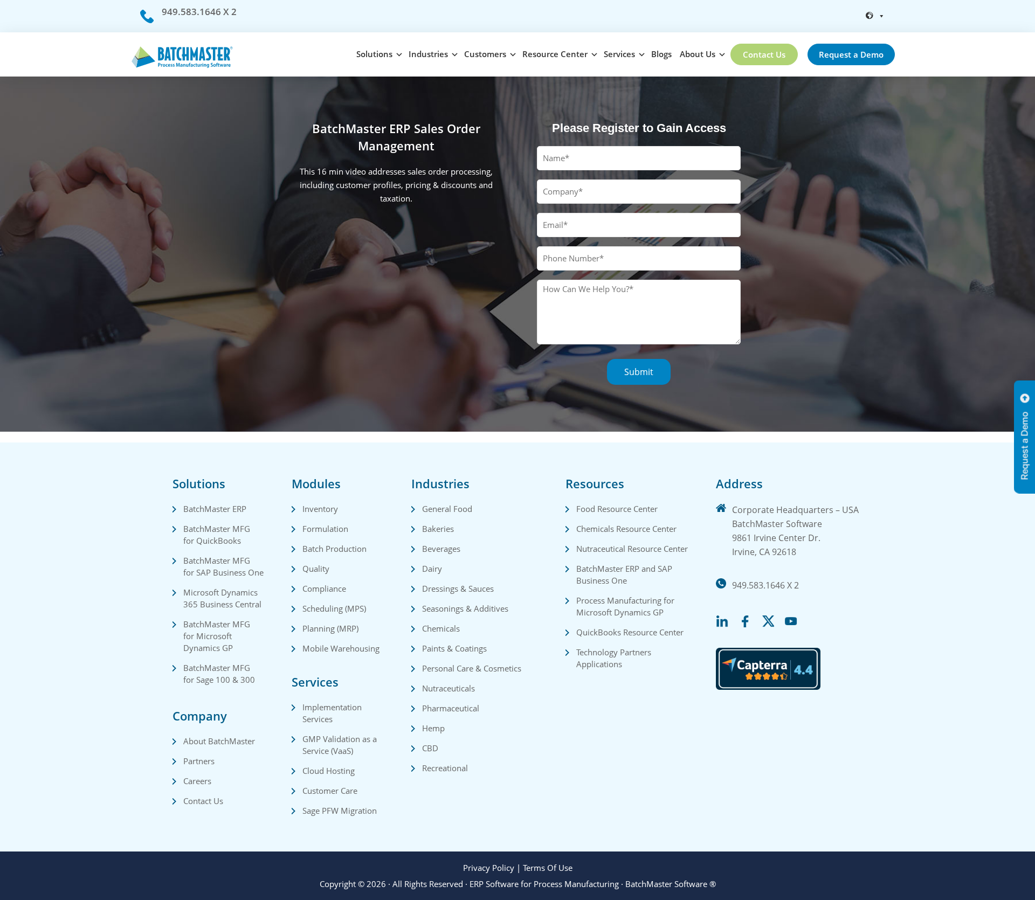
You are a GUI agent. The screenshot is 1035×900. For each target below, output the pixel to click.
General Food (447, 508)
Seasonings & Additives (465, 608)
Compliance (324, 588)
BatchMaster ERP (214, 508)
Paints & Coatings (454, 648)
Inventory (320, 508)
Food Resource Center (617, 508)
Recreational (445, 768)
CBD (430, 748)
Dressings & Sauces (458, 588)
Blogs (661, 54)
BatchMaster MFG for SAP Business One (223, 566)
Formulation (325, 528)
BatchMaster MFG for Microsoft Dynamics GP (217, 636)
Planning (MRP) (330, 628)
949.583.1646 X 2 (199, 11)
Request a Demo (851, 54)
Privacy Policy (488, 867)
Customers (485, 54)
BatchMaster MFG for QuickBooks (217, 534)
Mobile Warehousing (341, 648)
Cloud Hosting (328, 770)
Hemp (433, 728)
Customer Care (329, 790)
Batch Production (334, 548)
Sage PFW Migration (339, 810)
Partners (199, 761)
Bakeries (438, 528)
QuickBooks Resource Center (630, 632)
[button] (875, 16)
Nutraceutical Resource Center (632, 548)
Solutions (374, 54)
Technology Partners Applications (614, 658)
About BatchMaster (219, 741)
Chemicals (441, 628)
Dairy (432, 568)
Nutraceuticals (448, 688)
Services (619, 54)
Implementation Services (333, 713)
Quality (315, 568)
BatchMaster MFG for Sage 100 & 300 (219, 673)
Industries (428, 54)
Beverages (441, 548)
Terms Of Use (547, 867)
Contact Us (764, 54)
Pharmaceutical (450, 708)
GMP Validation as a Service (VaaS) (340, 744)
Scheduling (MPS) (334, 608)
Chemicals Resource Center (626, 528)
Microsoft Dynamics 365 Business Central (222, 598)
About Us (697, 54)
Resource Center (555, 54)
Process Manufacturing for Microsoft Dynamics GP (626, 606)
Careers (197, 781)
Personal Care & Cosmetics (471, 668)
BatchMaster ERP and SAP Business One (625, 574)
